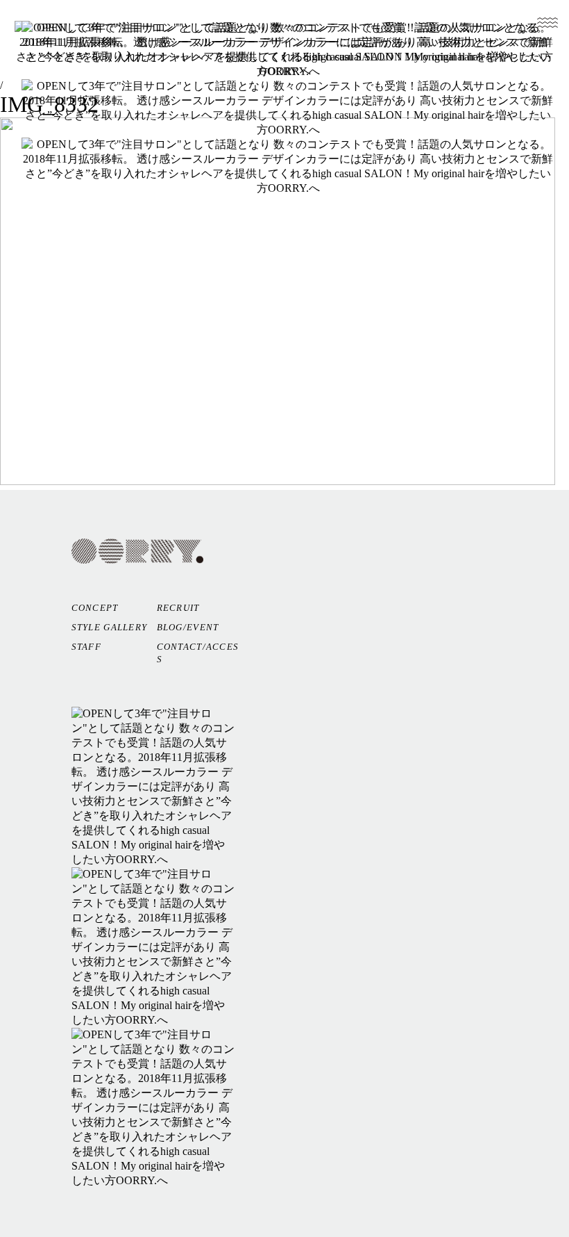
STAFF (86, 646)
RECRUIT (178, 608)
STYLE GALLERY (109, 627)
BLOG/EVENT (188, 627)
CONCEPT (95, 608)
